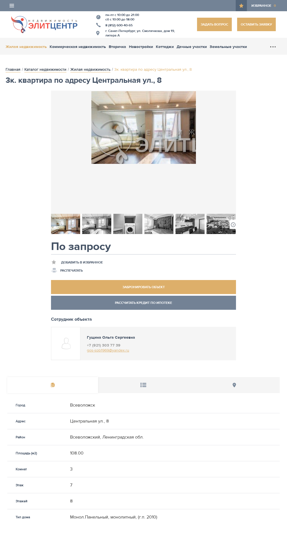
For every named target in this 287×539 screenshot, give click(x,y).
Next (233, 224)
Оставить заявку (256, 24)
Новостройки (141, 46)
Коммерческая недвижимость (78, 46)
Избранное (263, 5)
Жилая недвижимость (26, 46)
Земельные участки (228, 46)
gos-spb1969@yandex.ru (108, 350)
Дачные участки (192, 46)
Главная (13, 69)
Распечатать (71, 270)
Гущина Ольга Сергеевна (111, 337)
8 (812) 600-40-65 (119, 25)
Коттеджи (165, 46)
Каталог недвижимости (45, 69)
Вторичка (117, 46)
